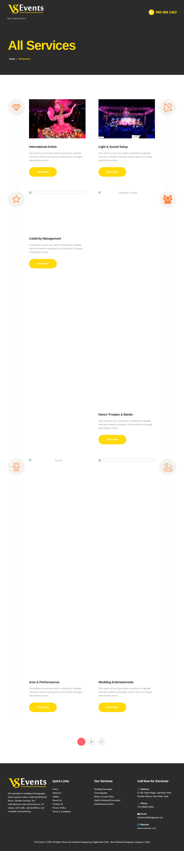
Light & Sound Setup (113, 146)
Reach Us (57, 800)
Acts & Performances (44, 682)
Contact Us (57, 804)
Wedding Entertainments (116, 682)
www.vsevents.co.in (146, 828)
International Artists (43, 146)
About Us (56, 793)
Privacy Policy (59, 808)
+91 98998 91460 (145, 807)
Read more (43, 172)
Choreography (101, 793)
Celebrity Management (45, 238)
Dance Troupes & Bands (115, 414)
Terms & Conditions (61, 811)
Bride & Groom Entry (104, 796)
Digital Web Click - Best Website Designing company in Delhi (121, 842)
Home (12, 59)
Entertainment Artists (104, 804)
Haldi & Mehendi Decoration (107, 800)
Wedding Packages (103, 789)
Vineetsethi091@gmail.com (150, 817)
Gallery (55, 796)
